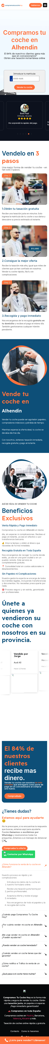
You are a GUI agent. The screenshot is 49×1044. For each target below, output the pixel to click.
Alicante (26, 1018)
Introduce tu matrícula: (24, 74)
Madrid (30, 1015)
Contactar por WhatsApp (20, 854)
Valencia (17, 1018)
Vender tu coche (24, 87)
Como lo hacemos (30, 1031)
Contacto (14, 1031)
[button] (45, 5)
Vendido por (38, 653)
